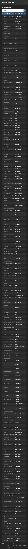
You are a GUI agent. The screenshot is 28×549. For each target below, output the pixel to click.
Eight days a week (8, 471)
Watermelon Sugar (8, 210)
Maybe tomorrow (8, 444)
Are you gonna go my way (8, 263)
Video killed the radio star (8, 495)
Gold (5, 432)
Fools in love (6, 231)
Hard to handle (7, 26)
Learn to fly (6, 156)
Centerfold (6, 219)
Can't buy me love (8, 466)
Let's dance (6, 108)
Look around (6, 387)
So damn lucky (7, 99)
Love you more (7, 358)
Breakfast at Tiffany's (8, 125)
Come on (6, 305)
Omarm (5, 58)
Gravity (5, 236)
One (5, 516)
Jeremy (5, 331)
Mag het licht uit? (8, 120)
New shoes (6, 317)
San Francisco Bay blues (8, 322)
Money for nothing (8, 129)
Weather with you (8, 97)
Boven (5, 38)
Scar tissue (6, 395)
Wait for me (6, 248)
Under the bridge (7, 399)
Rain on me (6, 243)
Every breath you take (8, 493)
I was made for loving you (8, 253)
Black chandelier (7, 18)
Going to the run (7, 181)
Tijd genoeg (6, 144)
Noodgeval (6, 176)
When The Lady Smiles (8, 195)
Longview (6, 203)
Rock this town (7, 451)
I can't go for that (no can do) (8, 208)
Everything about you (8, 523)
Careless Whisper (8, 535)
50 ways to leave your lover (8, 327)
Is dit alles (6, 137)
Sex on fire (6, 246)
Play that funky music (8, 538)
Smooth (5, 427)
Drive (5, 217)
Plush (5, 449)
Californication (7, 367)
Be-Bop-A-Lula (7, 319)
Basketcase (6, 200)
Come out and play (8, 490)
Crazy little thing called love (8, 339)
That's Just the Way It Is (8, 334)
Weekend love (7, 193)
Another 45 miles (7, 178)
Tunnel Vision (7, 273)
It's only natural (7, 94)
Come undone (7, 406)
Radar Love (6, 188)
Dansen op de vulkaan (8, 115)
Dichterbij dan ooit (8, 43)
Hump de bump (7, 383)
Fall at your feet (7, 89)
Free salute (6, 278)
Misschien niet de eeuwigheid (8, 53)
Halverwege (6, 45)
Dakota (5, 442)
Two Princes (6, 437)
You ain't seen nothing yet (8, 70)
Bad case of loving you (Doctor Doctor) (8, 420)
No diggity (6, 314)
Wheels (5, 161)
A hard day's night (8, 459)
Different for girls (8, 229)
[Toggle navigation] (26, 2)
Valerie (5, 506)
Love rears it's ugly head (8, 290)
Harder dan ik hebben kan (8, 48)
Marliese (6, 154)
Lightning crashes (8, 285)
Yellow (5, 80)
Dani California (7, 371)
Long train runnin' (7, 146)
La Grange (6, 540)
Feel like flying (7, 355)
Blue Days (6, 353)
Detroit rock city (7, 251)
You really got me (8, 528)
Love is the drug (7, 422)
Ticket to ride (7, 478)
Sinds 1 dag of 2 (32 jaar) (8, 139)
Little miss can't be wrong (8, 434)
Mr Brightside (7, 486)
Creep (5, 360)
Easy (5, 151)
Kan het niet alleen (8, 118)
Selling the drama (7, 287)
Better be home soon (8, 82)
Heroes (5, 106)
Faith (5, 173)
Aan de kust (6, 31)
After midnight (7, 226)
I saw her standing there (8, 473)
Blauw (5, 504)
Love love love (7, 268)
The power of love (8, 212)
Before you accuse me (8, 149)
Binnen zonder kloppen (8, 111)
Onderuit (6, 123)
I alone (5, 283)
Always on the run (8, 261)
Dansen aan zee (7, 40)
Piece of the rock (7, 297)
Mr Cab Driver (7, 270)
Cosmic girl (6, 224)
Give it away (6, 375)
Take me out (6, 164)
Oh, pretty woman (8, 166)
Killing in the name (8, 362)
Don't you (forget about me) (8, 429)
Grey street (6, 102)
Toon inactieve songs (8, 13)
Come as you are (7, 307)
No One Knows (7, 346)
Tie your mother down (8, 344)
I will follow (6, 513)
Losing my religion (8, 350)
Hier (5, 50)
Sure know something (8, 256)
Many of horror (7, 21)
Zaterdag (6, 65)
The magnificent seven (8, 483)
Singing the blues (7, 324)
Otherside (6, 391)
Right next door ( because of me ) (8, 417)
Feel (4, 408)
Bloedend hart (7, 113)
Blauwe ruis (6, 36)
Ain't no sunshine (7, 23)
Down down (6, 439)
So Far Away (6, 132)
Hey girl (5, 205)
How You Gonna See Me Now (8, 16)
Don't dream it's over (8, 87)
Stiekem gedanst (7, 511)
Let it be (5, 476)
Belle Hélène (6, 134)
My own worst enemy (8, 275)
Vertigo (5, 521)
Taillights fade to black (8, 72)
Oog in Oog (6, 60)
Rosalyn (5, 530)
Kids (5, 413)
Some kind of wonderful (8, 198)
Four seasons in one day (8, 92)
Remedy (5, 28)
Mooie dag (6, 55)
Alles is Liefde (7, 33)
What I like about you (8, 501)
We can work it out (8, 481)
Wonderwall (6, 312)
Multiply (6, 221)
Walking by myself (8, 171)
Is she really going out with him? (8, 234)
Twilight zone (7, 190)
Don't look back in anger (8, 309)
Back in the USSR (7, 461)
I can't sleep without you (8, 183)
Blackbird (6, 464)
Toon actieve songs (20, 13)
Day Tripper (6, 468)
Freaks (5, 280)
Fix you (5, 77)
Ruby (5, 241)
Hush (5, 258)
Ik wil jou (6, 336)
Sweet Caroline (7, 302)
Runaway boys (7, 454)
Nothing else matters (8, 292)
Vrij (4, 62)
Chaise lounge (7, 533)
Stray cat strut (7, 456)
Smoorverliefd (7, 142)
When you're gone (8, 67)
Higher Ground (7, 379)
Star (4, 446)
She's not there (7, 424)
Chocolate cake (7, 84)
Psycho (5, 300)
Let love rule (6, 265)
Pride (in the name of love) (8, 518)
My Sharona (6, 488)
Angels (5, 403)
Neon (5, 239)
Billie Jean (6, 295)
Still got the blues (8, 168)
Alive (5, 329)
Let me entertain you (8, 411)
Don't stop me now (8, 341)
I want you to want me (8, 75)
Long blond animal (8, 186)
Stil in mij (6, 526)
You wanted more (8, 508)
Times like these (7, 159)
